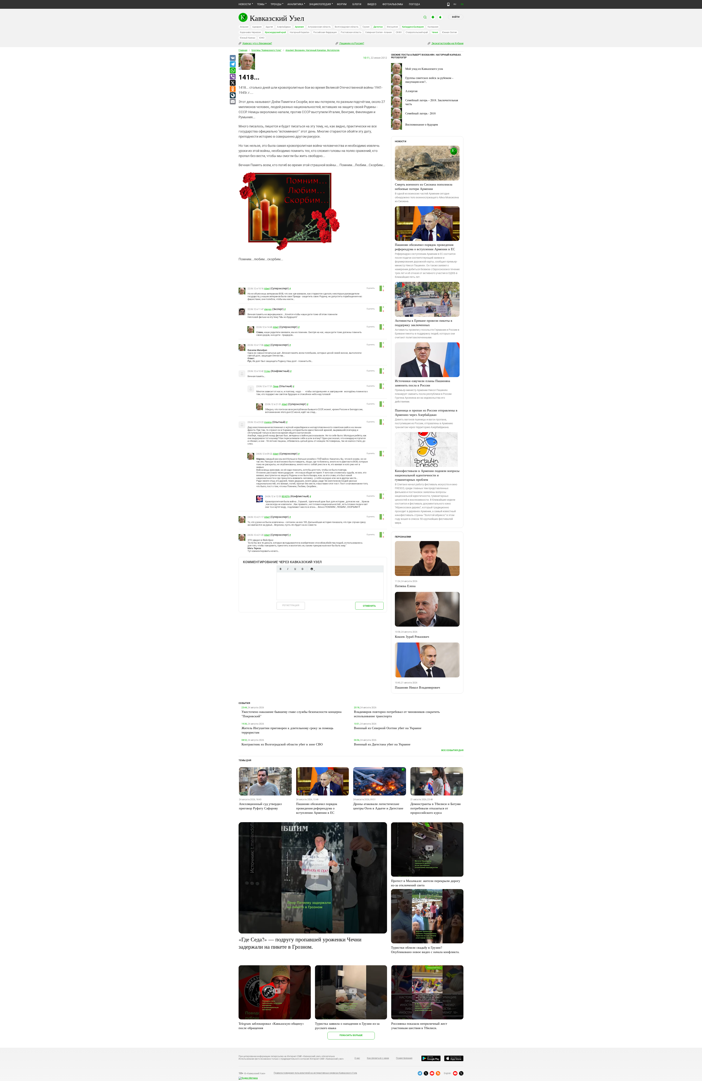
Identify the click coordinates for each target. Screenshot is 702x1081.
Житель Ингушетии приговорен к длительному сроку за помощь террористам (287, 730)
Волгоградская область (346, 27)
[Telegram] (232, 64)
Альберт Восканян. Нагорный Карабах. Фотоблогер (312, 50)
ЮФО (261, 38)
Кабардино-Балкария (413, 27)
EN (462, 4)
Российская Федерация (325, 32)
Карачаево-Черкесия (250, 32)
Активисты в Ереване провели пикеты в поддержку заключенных (423, 322)
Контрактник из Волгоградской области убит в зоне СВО (282, 744)
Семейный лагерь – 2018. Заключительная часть (431, 102)
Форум (341, 4)
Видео (371, 4)
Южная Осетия (449, 32)
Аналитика (295, 4)
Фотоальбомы (392, 4)
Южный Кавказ (247, 38)
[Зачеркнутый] (302, 569)
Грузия (366, 27)
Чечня (435, 32)
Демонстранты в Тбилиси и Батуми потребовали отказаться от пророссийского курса (435, 808)
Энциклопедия (320, 4)
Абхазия (244, 27)
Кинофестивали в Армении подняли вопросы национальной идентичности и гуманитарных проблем (427, 475)
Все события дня (452, 750)
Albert (267, 288)
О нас (357, 1058)
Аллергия (411, 91)
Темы (261, 4)
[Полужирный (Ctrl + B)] (280, 569)
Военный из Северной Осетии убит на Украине (387, 728)
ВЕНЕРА (286, 496)
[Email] (232, 102)
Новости (245, 4)
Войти (455, 17)
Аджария (256, 27)
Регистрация (290, 605)
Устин (267, 371)
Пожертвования (404, 1058)
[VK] (232, 58)
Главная (243, 50)
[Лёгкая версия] (448, 4)
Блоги (356, 4)
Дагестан (378, 27)
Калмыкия (433, 27)
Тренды (276, 4)
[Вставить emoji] (311, 569)
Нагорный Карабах (299, 32)
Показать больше (351, 1035)
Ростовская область (351, 32)
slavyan (267, 309)
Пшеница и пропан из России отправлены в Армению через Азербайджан (426, 412)
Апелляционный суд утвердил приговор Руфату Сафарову (260, 806)
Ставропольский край (417, 32)
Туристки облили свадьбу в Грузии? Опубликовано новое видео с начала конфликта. (425, 949)
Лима (275, 386)
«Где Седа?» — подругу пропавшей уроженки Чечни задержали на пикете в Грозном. (300, 943)
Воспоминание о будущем (421, 124)
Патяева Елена (405, 586)
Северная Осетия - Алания (378, 32)
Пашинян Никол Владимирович (417, 687)
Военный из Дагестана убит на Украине (382, 744)
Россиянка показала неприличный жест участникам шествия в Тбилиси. (419, 1025)
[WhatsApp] (232, 70)
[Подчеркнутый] (295, 569)
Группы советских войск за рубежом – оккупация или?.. (429, 80)
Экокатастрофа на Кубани (447, 43)
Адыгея (269, 27)
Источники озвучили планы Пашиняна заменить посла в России (422, 383)
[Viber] (232, 77)
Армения (299, 27)
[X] (232, 83)
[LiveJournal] (232, 95)
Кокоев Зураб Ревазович (412, 636)
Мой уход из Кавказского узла (424, 69)
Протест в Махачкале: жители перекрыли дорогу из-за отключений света (425, 882)
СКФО (399, 32)
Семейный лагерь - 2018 (420, 113)
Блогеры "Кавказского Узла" (266, 50)
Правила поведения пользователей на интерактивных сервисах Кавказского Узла (315, 1073)
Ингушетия (392, 27)
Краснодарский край (275, 32)
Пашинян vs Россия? (351, 43)
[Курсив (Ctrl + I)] (287, 569)
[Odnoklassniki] (232, 89)
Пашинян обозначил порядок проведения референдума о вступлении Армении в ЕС (425, 246)
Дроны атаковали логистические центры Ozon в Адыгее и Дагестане (378, 806)
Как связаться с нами (378, 1058)
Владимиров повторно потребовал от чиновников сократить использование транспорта (397, 713)
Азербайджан (284, 27)
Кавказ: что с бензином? (257, 43)
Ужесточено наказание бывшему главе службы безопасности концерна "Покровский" (291, 713)
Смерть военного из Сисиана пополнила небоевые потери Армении (423, 186)
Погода (414, 4)
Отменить (369, 605)
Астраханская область (319, 27)
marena (268, 422)
